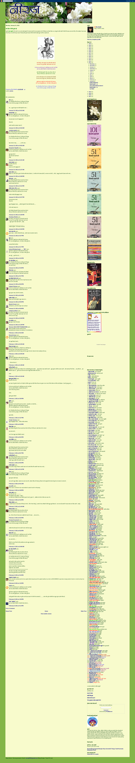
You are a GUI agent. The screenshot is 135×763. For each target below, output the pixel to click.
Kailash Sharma (13, 286)
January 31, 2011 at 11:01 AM (16, 160)
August (92, 70)
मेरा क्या (90, 406)
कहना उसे (91, 616)
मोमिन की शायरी (92, 640)
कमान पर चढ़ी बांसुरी (93, 547)
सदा (10, 100)
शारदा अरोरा (11, 172)
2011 (90, 62)
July (91, 71)
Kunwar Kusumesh (14, 520)
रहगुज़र (90, 466)
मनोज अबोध (11, 492)
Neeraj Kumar (12, 335)
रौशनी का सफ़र (92, 496)
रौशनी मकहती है (92, 485)
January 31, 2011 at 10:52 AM (16, 145)
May (91, 75)
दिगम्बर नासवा (12, 508)
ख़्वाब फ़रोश (91, 644)
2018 (90, 51)
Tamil (116, 748)
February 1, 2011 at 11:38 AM (16, 365)
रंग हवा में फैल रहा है (93, 599)
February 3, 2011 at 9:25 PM (16, 530)
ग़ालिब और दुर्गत (92, 667)
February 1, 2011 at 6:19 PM (16, 424)
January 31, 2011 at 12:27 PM (16, 197)
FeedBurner (109, 711)
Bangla (100, 748)
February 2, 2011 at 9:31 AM (16, 483)
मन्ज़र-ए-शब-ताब (92, 638)
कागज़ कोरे (91, 505)
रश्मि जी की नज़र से (91, 697)
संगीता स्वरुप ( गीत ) (13, 188)
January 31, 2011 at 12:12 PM (16, 186)
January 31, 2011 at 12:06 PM (16, 176)
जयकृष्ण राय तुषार (12, 577)
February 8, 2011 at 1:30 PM (16, 583)
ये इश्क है (91, 648)
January (92, 81)
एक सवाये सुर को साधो (93, 497)
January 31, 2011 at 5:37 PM (16, 276)
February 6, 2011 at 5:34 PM (16, 575)
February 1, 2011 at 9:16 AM (16, 332)
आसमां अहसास (92, 511)
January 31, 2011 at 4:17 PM (16, 247)
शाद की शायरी (92, 618)
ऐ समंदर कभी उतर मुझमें (93, 399)
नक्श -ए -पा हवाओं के (93, 526)
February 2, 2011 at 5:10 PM (16, 500)
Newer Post (9, 611)
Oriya (104, 748)
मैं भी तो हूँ (91, 494)
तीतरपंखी (91, 549)
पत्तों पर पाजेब (91, 481)
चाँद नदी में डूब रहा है (93, 508)
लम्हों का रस (91, 662)
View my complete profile (93, 39)
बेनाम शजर (91, 568)
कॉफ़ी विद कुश (90, 695)
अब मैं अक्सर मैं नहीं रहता (94, 626)
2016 (90, 54)
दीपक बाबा (11, 270)
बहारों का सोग (92, 676)
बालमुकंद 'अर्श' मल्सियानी (94, 602)
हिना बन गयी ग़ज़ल (92, 473)
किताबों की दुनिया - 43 (94, 87)
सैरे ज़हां (90, 462)
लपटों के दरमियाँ (92, 458)
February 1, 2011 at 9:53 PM (16, 462)
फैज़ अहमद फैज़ (92, 634)
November (92, 65)
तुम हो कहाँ (91, 639)
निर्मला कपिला (11, 502)
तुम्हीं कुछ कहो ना (92, 409)
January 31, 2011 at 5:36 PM (16, 268)
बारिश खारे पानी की (92, 463)
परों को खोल (91, 558)
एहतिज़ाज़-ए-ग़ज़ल (92, 593)
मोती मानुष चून (92, 533)
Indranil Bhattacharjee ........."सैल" (17, 249)
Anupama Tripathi (13, 147)
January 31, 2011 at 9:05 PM (16, 302)
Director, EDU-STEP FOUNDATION (18, 327)
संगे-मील (91, 521)
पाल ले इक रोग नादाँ (93, 532)
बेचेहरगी (91, 545)
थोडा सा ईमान (91, 486)
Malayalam (90, 750)
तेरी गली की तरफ (92, 476)
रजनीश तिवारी (12, 455)
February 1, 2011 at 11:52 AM (16, 376)
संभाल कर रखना (92, 518)
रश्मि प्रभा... (11, 178)
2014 (90, 58)
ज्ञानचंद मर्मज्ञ (11, 112)
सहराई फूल (91, 500)
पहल (90, 502)
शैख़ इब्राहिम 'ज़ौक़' (93, 642)
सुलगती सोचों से (92, 510)
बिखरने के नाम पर (92, 515)
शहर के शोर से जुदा (93, 556)
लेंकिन (91, 552)
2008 (90, 94)
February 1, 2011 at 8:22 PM (16, 437)
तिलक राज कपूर (12, 346)
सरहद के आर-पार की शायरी (96, 650)
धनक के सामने (92, 681)
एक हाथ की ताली (92, 540)
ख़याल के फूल (91, 492)
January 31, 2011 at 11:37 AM (16, 169)
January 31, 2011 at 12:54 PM (16, 229)
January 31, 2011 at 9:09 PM (16, 308)
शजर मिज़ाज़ (91, 548)
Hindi (94, 750)
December (92, 64)
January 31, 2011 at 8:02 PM (16, 284)
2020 (90, 50)
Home (46, 611)
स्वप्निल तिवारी (12, 367)
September (92, 68)
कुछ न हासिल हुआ (92, 469)
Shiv (10, 471)
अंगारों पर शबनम (92, 491)
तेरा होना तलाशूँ (92, 635)
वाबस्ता (90, 537)
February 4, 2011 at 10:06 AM (16, 546)
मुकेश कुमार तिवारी (12, 378)
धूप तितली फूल (92, 490)
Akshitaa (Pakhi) (13, 217)
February (92, 79)
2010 (90, 91)
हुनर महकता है (92, 529)
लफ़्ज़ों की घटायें (92, 534)
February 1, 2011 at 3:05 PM (16, 398)
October (92, 67)
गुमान (91, 551)
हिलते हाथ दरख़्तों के (93, 659)
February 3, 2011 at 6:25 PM (16, 517)
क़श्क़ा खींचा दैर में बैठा (93, 658)
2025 (90, 43)
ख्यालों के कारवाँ (92, 567)
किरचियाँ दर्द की (92, 673)
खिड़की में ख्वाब (92, 519)
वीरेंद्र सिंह (11, 426)
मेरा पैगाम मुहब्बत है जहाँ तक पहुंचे (95, 645)
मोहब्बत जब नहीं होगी (93, 666)
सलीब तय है (91, 557)
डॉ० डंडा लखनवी (12, 548)
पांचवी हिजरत (92, 575)
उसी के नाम (91, 614)
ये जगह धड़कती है (92, 528)
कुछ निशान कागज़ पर (93, 672)
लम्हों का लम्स (91, 489)
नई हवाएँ (91, 682)
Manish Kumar (13, 304)
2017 (90, 53)
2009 (90, 93)
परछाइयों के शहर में (92, 475)
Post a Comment (10, 608)
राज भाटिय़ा (11, 320)
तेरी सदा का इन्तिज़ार (93, 654)
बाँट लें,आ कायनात (93, 554)
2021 (90, 48)
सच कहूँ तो (91, 454)
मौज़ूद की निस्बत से (93, 664)
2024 (90, 45)
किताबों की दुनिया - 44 (94, 84)
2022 (90, 46)
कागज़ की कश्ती (92, 663)
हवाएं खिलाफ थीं (92, 506)
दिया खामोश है (91, 455)
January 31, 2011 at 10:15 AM (16, 110)
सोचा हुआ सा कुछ (92, 516)
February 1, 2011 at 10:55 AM (16, 353)
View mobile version (46, 613)
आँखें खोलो (91, 566)
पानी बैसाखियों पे (92, 607)
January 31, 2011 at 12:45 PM (16, 214)
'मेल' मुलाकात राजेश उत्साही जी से (94, 700)
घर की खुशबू (91, 569)
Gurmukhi (108, 748)
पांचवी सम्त (91, 573)
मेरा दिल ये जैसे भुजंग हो (94, 82)
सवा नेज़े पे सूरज (92, 661)
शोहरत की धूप (92, 523)
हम (89, 564)
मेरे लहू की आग (91, 468)
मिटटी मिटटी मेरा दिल (93, 571)
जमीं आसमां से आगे (93, 539)
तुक (90, 653)
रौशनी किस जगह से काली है (94, 535)
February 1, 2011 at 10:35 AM (16, 344)
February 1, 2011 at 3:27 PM (16, 417)
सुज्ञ (9, 238)
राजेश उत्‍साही (11, 465)
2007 (90, 96)
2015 (90, 56)
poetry (11, 91)
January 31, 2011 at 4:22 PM (16, 258)
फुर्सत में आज (91, 504)
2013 (90, 59)
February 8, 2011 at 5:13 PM (16, 605)
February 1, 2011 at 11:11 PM (16, 469)
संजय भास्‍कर (11, 162)
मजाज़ (90, 649)
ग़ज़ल (89, 374)
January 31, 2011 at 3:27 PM (16, 235)
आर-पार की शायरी (96, 668)
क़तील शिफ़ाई (92, 636)
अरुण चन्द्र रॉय (12, 231)
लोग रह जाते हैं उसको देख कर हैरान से (96, 85)
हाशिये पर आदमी (92, 679)
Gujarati (96, 748)
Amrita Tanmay (13, 420)
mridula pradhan (13, 310)
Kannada (120, 748)
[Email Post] (24, 89)
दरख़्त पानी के (91, 456)
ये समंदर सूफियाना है (93, 495)
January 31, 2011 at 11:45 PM (16, 324)
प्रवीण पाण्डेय (11, 297)
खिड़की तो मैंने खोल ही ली (94, 604)
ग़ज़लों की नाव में (92, 578)
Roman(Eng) (90, 748)
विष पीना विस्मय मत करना (94, 621)
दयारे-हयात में (92, 595)
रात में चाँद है (92, 88)
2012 (90, 61)
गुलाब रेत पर (91, 677)
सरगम (90, 647)
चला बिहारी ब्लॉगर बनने (13, 278)
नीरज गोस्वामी (98, 27)
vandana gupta (13, 130)
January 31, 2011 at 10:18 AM (16, 128)
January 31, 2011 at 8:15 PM (16, 295)
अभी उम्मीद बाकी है (93, 572)
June (91, 73)
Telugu (113, 748)
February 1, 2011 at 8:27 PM (16, 453)
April (91, 76)
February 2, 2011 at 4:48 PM (16, 490)
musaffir (11, 486)
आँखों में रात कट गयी (93, 678)
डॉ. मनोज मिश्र (12, 260)
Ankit (10, 585)
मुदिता (10, 400)
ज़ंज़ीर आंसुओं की (92, 576)
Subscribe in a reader (93, 754)
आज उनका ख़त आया (93, 674)
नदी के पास (91, 514)
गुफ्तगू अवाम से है (92, 538)
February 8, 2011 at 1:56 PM (16, 599)
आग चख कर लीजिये (93, 477)
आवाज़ (89, 377)
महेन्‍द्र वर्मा (11, 532)
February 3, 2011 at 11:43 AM (16, 506)
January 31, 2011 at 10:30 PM (16, 318)
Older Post (83, 611)
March (91, 78)
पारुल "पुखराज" (12, 601)
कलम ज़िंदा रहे (92, 597)
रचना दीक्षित (11, 439)
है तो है (91, 520)
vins (10, 356)
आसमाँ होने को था (92, 471)
